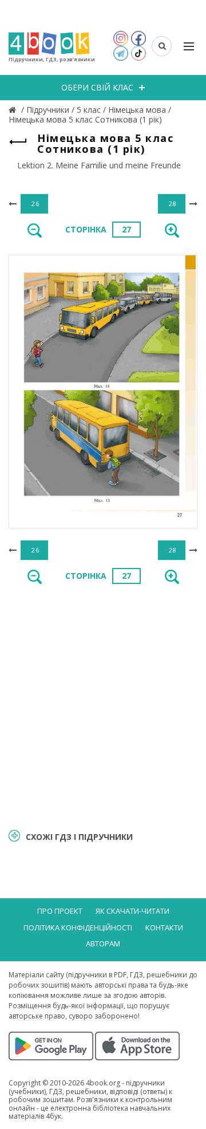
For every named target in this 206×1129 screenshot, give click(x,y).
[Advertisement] (103, 705)
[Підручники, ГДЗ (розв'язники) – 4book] (14, 109)
